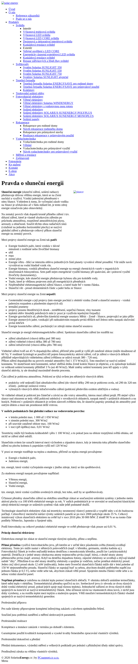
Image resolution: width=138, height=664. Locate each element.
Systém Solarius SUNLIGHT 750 (42, 73)
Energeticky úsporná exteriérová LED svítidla (49, 54)
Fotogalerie (15, 161)
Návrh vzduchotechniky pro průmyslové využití (50, 151)
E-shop (13, 171)
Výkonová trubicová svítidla (39, 31)
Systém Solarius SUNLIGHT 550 (42, 70)
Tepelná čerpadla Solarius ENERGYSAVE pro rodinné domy (58, 83)
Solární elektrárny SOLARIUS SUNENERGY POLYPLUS (57, 112)
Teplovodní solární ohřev (30, 93)
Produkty (14, 22)
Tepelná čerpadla (25, 80)
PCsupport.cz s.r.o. (48, 657)
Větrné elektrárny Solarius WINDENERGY (48, 103)
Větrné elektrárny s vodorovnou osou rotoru (48, 106)
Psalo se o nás (24, 18)
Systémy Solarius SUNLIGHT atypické (45, 77)
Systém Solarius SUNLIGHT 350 (42, 67)
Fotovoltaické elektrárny (29, 96)
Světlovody (22, 64)
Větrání (27, 145)
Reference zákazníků (28, 15)
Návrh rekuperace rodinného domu (43, 128)
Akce (12, 174)
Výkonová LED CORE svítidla (41, 38)
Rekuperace (22, 122)
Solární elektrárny (33, 109)
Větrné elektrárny (33, 99)
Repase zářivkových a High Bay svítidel (46, 60)
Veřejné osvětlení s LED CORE (41, 51)
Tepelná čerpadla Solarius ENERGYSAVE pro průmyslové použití (61, 86)
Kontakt (13, 167)
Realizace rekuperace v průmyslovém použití (48, 135)
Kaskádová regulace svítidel (39, 44)
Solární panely (31, 119)
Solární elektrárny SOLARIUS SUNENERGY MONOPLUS (58, 116)
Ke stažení (14, 164)
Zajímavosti (22, 158)
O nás (12, 12)
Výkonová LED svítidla (36, 35)
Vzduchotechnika (26, 138)
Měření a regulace (26, 154)
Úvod (12, 9)
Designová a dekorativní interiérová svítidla (47, 41)
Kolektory (28, 90)
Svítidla (20, 25)
